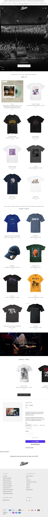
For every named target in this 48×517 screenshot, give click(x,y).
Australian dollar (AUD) (7, 478)
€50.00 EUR (42, 425)
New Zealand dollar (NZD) (8, 489)
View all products (24, 394)
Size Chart (28, 483)
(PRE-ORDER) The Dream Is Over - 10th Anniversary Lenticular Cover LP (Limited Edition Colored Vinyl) (12, 106)
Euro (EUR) (5, 476)
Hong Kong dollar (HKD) (7, 485)
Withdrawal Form (29, 489)
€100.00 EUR (28, 428)
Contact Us (28, 479)
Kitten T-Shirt (35, 198)
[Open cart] (45, 8)
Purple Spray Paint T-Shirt (12, 297)
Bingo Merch (28, 402)
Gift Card (29, 405)
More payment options (35, 444)
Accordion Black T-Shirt (12, 137)
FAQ (27, 478)
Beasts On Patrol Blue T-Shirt (12, 237)
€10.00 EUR (28, 425)
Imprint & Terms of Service (31, 481)
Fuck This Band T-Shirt (36, 327)
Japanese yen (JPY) (7, 487)
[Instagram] (29, 500)
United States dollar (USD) (8, 493)
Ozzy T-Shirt (12, 327)
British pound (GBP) (6, 479)
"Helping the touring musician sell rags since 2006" (24, 456)
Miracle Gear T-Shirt (35, 237)
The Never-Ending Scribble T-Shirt (36, 105)
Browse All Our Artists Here (24, 65)
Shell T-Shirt (12, 198)
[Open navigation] (2, 8)
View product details (29, 447)
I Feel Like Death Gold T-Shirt (35, 297)
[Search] (43, 8)
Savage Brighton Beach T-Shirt (24, 387)
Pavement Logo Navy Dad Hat (12, 267)
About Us (28, 487)
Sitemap (28, 485)
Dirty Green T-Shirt (35, 267)
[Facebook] (26, 500)
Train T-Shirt (35, 137)
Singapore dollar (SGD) (7, 491)
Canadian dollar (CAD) (7, 481)
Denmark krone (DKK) (7, 483)
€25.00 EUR (35, 425)
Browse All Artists (29, 476)
